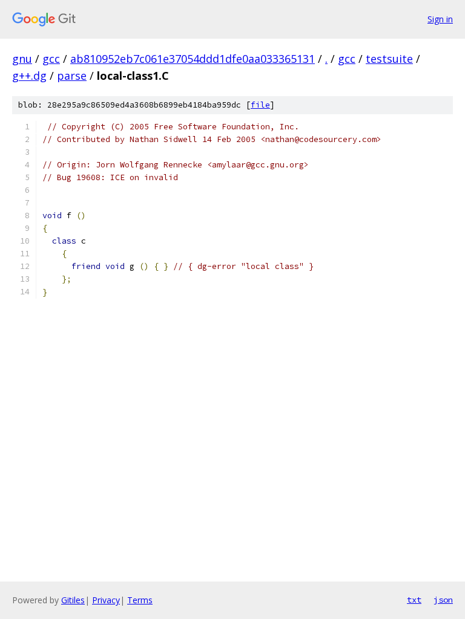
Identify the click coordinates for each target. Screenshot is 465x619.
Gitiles (73, 600)
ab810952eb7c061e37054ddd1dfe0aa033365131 (192, 58)
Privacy (106, 600)
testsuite (389, 58)
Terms (140, 600)
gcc (51, 58)
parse (72, 75)
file (260, 105)
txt (414, 599)
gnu (22, 58)
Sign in (440, 19)
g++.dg (29, 75)
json (443, 599)
